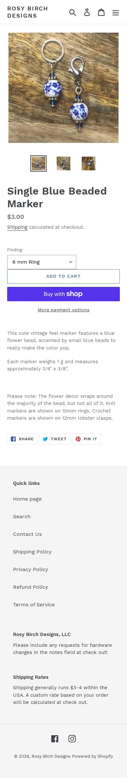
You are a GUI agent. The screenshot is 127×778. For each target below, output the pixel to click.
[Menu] (115, 12)
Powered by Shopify (92, 756)
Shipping (17, 227)
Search (22, 516)
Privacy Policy (30, 569)
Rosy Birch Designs (27, 12)
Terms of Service (34, 604)
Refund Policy (30, 587)
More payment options (63, 309)
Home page (27, 499)
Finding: (15, 249)
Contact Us (27, 534)
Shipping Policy (32, 552)
